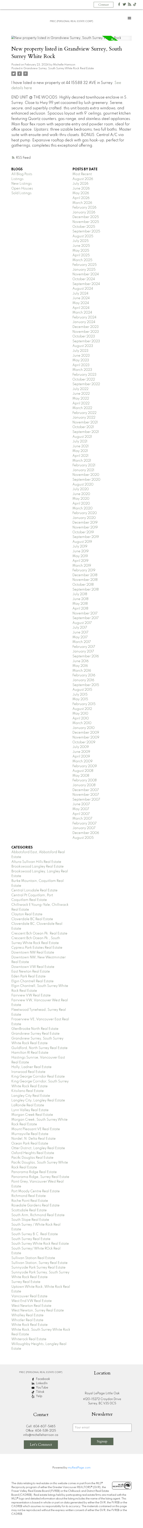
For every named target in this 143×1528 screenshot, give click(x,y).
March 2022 (82, 408)
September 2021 (85, 432)
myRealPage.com (79, 1467)
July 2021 (79, 441)
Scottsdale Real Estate (29, 1210)
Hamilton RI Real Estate (29, 1052)
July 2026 (80, 183)
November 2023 (85, 332)
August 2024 (82, 288)
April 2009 (81, 756)
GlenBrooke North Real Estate (34, 1029)
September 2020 (86, 479)
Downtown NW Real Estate (32, 952)
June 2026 (81, 188)
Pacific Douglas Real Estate (32, 1157)
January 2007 (84, 828)
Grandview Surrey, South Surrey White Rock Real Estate (58, 68)
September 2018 (85, 589)
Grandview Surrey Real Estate (35, 1033)
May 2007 (80, 809)
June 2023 (81, 355)
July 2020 (80, 489)
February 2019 (83, 570)
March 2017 (81, 642)
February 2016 (83, 675)
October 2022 (83, 379)
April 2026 (81, 198)
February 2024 (84, 317)
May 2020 (80, 498)
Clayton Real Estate (26, 914)
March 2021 (81, 460)
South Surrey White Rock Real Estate (40, 1243)
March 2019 (81, 565)
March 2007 (82, 818)
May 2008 (80, 775)
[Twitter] (124, 5)
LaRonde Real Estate (27, 1105)
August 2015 (82, 689)
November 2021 (85, 422)
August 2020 (82, 484)
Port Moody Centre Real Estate (35, 1191)
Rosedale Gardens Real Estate (35, 1205)
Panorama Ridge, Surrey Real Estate (40, 1177)
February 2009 (84, 766)
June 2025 (81, 246)
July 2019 (79, 546)
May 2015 (80, 699)
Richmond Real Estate (28, 1196)
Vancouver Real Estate (29, 1296)
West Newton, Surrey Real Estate (37, 1310)
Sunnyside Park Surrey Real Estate (38, 1267)
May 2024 (80, 303)
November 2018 (85, 580)
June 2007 (81, 804)
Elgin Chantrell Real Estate (32, 981)
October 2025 (83, 226)
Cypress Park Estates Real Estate (36, 947)
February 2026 (84, 207)
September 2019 (85, 537)
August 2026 (82, 179)
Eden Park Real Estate (28, 976)
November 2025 (85, 222)
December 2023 (85, 327)
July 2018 (79, 594)
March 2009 (82, 761)
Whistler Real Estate (27, 1320)
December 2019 (85, 522)
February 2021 (83, 465)
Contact (103, 5)
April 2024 (81, 308)
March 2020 (82, 508)
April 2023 (81, 365)
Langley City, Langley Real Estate (38, 1100)
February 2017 (83, 647)
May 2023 (80, 360)
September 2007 (86, 799)
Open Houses (22, 188)
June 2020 (81, 494)
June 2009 (81, 752)
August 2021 (82, 437)
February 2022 (84, 413)
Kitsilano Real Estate (27, 1091)
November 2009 (85, 737)
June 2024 (81, 298)
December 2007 (85, 790)
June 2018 (80, 599)
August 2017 (82, 623)
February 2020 (84, 513)
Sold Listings (21, 193)
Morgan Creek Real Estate (32, 1115)
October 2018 (83, 584)
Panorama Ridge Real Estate (34, 1172)
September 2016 (85, 656)
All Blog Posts (21, 174)
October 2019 (83, 532)
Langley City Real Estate (30, 1096)
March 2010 (81, 723)
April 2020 (81, 503)
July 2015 (80, 694)
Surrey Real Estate (25, 1282)
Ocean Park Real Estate (29, 1143)
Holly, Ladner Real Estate (31, 1067)
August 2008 (82, 771)
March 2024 (82, 312)
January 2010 (83, 728)
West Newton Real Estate (31, 1306)
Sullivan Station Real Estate (33, 1258)
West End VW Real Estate (31, 1301)
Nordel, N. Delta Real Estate (33, 1138)
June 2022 (81, 393)
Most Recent (82, 174)
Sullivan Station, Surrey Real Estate (39, 1263)
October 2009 (83, 742)
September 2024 (86, 284)
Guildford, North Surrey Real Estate (39, 1048)
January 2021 (83, 470)
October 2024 (83, 279)
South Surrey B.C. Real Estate (34, 1234)
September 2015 (85, 685)
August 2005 (83, 838)
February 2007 (84, 823)
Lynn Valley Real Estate (30, 1110)
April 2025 (81, 255)
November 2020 (85, 475)
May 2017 (80, 637)
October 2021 (83, 427)
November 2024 (85, 274)
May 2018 (80, 603)
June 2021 (80, 446)
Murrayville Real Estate (29, 1134)
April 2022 (81, 403)
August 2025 (82, 236)
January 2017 (83, 651)
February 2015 (84, 704)
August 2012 (82, 709)
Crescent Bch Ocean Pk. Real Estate (39, 933)
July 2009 (80, 747)
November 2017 (85, 613)
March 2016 (81, 670)
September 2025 (86, 231)
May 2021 (80, 451)
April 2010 (80, 718)
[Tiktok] (134, 5)
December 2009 (85, 732)
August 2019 (82, 542)
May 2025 (80, 250)
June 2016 (80, 661)
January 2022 (83, 417)
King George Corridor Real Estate (38, 1076)
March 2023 (82, 370)
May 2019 (80, 556)
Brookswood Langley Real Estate (37, 866)
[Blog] (129, 5)
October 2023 (83, 336)
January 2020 (84, 518)
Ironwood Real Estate (28, 1072)
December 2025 (85, 217)
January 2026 (83, 212)
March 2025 (82, 260)
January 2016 (83, 680)
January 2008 (84, 785)
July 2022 (80, 389)
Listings (17, 179)
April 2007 (81, 814)
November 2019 (85, 527)
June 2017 (80, 632)
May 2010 (80, 713)
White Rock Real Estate (29, 1325)
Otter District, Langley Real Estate (38, 1148)
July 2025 (80, 241)
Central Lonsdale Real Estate (34, 890)
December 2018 (84, 575)
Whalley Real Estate (27, 1315)
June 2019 (80, 551)
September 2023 (86, 341)
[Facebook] (119, 5)
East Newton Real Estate (30, 971)
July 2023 (80, 351)
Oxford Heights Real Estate (32, 1153)
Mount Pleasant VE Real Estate (35, 1129)
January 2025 (84, 269)
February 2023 (84, 374)
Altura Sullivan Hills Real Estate (36, 862)
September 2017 (85, 618)
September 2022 (86, 384)
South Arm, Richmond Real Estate (38, 1215)
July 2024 (80, 293)
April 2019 (80, 561)
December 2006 (85, 833)
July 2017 (79, 627)
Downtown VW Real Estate (32, 967)
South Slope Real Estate (30, 1220)
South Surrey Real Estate (30, 1239)
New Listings (21, 183)
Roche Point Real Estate (29, 1201)
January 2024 (83, 322)
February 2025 (84, 265)
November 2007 (85, 794)
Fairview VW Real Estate (31, 995)
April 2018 (80, 608)
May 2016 (80, 666)
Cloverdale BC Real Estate (32, 919)
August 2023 (82, 346)
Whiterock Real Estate (28, 1339)
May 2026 (80, 193)
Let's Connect (41, 1444)
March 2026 (82, 203)
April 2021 (80, 456)
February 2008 (84, 780)
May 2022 (80, 398)
